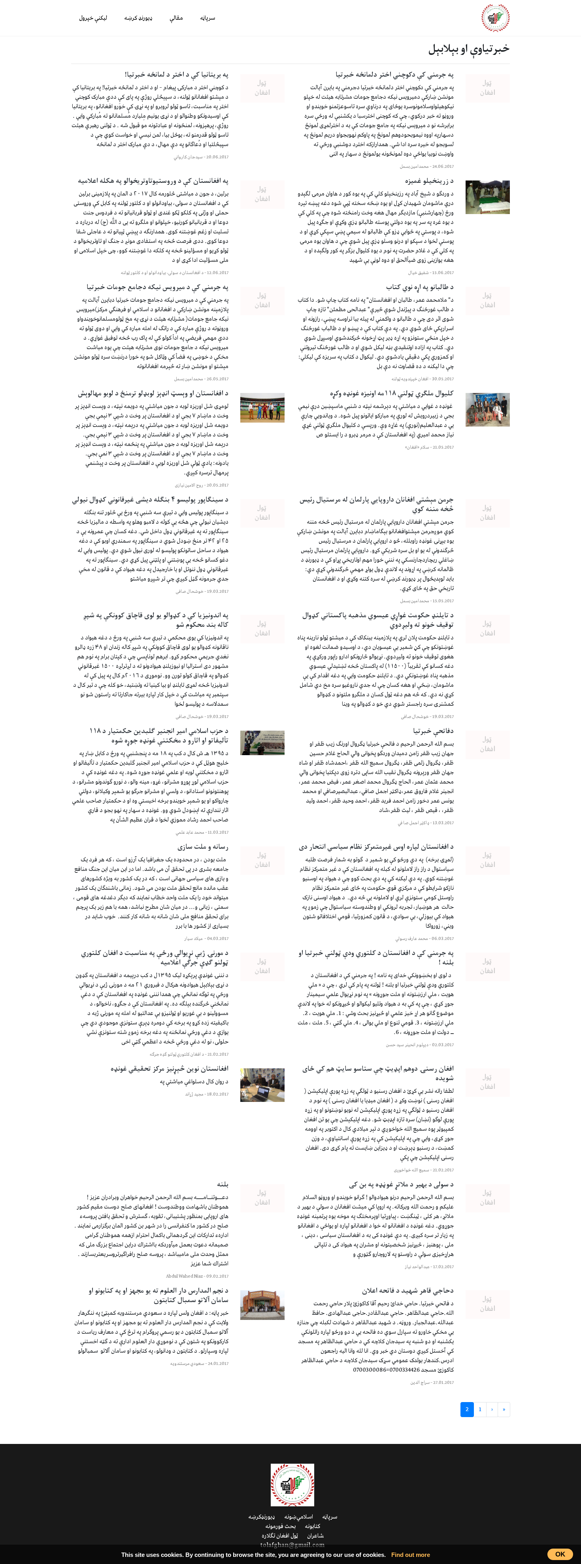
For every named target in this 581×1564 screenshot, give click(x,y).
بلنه (222, 1185)
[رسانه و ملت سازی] (262, 860)
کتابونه (312, 1526)
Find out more (410, 1554)
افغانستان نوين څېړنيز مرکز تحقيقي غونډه (169, 1069)
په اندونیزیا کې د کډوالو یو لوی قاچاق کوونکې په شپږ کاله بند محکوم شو (155, 620)
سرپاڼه (207, 18)
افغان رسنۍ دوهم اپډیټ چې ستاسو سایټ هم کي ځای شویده (378, 1074)
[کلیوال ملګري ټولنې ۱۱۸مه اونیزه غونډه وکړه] (488, 409)
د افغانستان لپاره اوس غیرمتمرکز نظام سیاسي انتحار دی (375, 847)
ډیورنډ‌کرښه (261, 1517)
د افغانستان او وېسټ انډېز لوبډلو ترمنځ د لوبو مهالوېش (153, 393)
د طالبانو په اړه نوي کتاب (420, 287)
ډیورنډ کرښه (138, 18)
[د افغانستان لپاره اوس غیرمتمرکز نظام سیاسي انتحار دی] (488, 860)
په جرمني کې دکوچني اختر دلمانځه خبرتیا (395, 75)
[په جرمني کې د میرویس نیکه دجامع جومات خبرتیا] (262, 300)
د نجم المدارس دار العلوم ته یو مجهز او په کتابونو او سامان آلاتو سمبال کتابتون (158, 1296)
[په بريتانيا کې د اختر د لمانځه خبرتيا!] (262, 88)
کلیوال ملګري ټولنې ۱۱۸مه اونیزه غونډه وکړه (392, 393)
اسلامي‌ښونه (298, 1517)
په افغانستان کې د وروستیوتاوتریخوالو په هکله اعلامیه (153, 181)
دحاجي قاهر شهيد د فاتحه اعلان (408, 1291)
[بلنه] (262, 1198)
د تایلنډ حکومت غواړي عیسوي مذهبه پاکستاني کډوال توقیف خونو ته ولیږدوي (378, 620)
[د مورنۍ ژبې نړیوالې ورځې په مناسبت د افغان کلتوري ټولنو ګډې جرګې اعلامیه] (262, 966)
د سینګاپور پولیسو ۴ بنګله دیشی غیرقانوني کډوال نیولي (150, 500)
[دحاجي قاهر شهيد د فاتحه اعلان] (488, 1304)
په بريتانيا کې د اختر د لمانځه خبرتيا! (176, 75)
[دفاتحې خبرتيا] (488, 744)
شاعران (315, 1535)
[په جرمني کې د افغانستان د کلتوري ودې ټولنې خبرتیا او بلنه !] (488, 966)
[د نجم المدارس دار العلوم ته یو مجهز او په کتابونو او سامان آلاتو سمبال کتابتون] (262, 1305)
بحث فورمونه (280, 1526)
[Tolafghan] (495, 17)
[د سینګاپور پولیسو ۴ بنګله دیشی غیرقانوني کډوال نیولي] (262, 513)
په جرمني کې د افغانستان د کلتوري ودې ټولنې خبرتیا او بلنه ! (376, 958)
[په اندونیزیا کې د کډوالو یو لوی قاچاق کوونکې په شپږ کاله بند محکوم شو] (262, 629)
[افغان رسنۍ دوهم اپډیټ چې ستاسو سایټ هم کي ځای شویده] (488, 1082)
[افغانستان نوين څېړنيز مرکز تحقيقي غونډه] (262, 1084)
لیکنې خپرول (93, 18)
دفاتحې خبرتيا (433, 731)
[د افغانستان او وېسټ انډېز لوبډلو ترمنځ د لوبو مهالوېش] (262, 408)
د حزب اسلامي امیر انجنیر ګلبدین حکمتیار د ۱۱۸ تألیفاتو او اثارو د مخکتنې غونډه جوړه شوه (158, 736)
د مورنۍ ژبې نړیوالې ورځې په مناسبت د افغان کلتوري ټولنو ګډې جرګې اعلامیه (154, 958)
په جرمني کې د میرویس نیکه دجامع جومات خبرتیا (157, 287)
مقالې (176, 18)
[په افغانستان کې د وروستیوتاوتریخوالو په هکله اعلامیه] (262, 194)
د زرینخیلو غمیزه (429, 181)
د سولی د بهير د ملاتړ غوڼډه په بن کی (401, 1185)
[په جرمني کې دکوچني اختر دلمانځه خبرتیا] (488, 88)
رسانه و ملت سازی (202, 847)
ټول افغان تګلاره (280, 1535)
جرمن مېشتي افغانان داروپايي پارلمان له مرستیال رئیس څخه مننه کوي (377, 505)
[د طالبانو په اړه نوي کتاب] (488, 300)
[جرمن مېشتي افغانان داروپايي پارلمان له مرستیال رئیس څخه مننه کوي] (488, 513)
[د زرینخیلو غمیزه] (488, 197)
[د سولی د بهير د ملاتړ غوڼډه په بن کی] (488, 1198)
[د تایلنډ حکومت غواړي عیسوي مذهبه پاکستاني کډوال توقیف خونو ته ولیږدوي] (488, 629)
